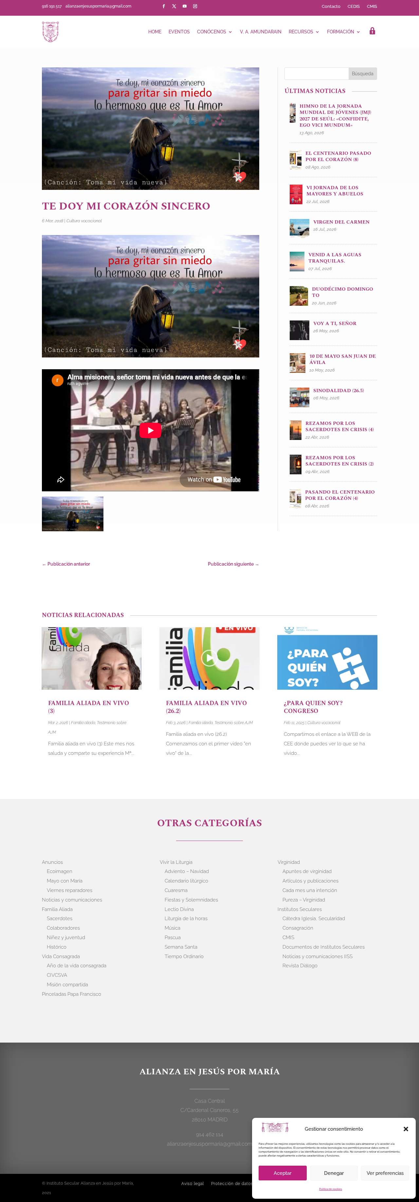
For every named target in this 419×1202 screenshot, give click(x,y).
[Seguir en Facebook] (164, 6)
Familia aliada (83, 722)
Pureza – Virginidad (303, 900)
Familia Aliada (57, 909)
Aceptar (282, 1173)
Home (154, 31)
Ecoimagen (59, 871)
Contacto (331, 6)
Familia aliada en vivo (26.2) (206, 707)
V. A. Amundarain (261, 31)
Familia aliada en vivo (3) (88, 707)
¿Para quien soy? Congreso (313, 707)
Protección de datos (232, 1183)
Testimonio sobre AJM (233, 722)
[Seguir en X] (174, 6)
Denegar (334, 1173)
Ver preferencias (385, 1173)
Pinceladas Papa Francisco (71, 994)
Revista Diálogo (300, 966)
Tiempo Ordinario (184, 956)
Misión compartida (67, 985)
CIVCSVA (57, 975)
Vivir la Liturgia (176, 862)
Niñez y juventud (66, 937)
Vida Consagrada (61, 956)
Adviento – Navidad (187, 871)
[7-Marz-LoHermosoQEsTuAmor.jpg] (72, 515)
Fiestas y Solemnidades (191, 900)
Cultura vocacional (84, 220)
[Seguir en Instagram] (195, 6)
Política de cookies (330, 1189)
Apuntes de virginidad (307, 871)
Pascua (173, 937)
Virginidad (289, 862)
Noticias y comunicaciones (72, 900)
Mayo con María (64, 881)
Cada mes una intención (309, 890)
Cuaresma (176, 890)
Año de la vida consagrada (76, 966)
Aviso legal (192, 1183)
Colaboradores (63, 928)
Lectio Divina (179, 909)
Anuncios (52, 862)
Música (172, 928)
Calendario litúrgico (186, 881)
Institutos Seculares (300, 909)
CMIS (372, 6)
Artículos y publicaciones (310, 881)
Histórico (56, 947)
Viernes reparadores (69, 890)
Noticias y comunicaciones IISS (317, 956)
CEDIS (354, 6)
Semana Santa (181, 947)
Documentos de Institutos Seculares (323, 947)
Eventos (179, 31)
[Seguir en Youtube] (185, 6)
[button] (406, 1129)
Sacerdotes (59, 918)
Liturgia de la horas (186, 918)
